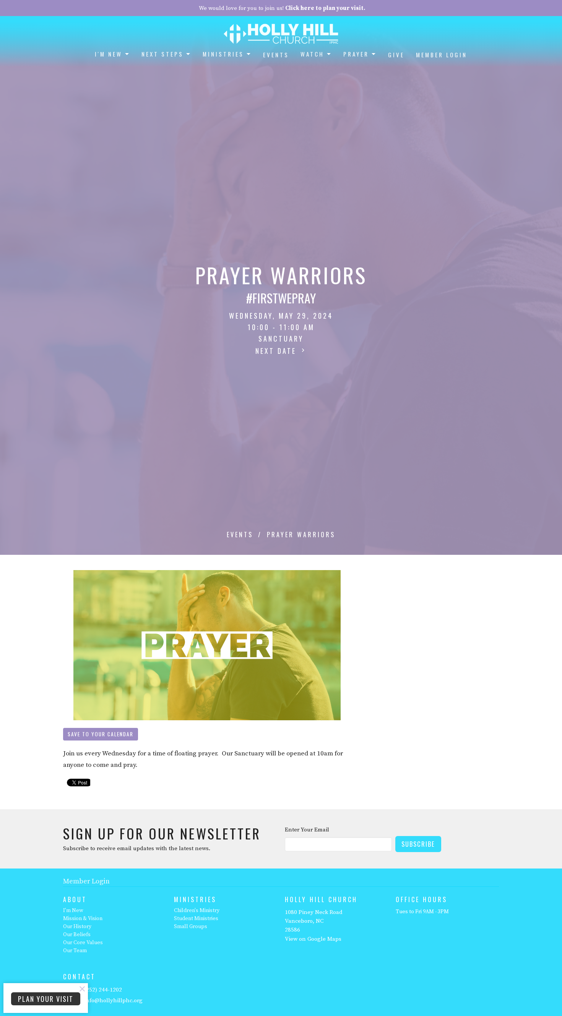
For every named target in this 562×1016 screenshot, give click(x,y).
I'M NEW (108, 54)
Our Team (75, 950)
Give (396, 54)
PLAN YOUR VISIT (45, 999)
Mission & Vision (82, 918)
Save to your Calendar (100, 734)
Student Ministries (196, 918)
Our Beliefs (77, 934)
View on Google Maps (313, 939)
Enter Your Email (307, 829)
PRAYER (356, 54)
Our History (77, 926)
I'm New (73, 910)
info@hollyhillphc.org (113, 1000)
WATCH (312, 54)
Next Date (277, 351)
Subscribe (418, 844)
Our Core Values (83, 942)
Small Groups (190, 926)
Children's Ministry (196, 910)
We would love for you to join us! (282, 8)
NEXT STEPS (162, 54)
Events (276, 54)
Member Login (441, 54)
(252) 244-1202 (103, 989)
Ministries (223, 54)
